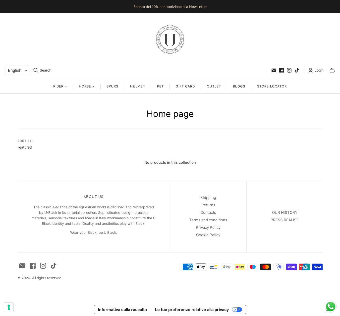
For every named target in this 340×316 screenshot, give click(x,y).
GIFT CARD (185, 86)
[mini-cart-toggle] (332, 70)
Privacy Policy (208, 227)
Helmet (137, 86)
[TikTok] (296, 70)
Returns (208, 205)
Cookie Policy (208, 235)
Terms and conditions (208, 220)
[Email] (274, 70)
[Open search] (35, 70)
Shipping (208, 197)
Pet (160, 86)
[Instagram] (289, 70)
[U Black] (170, 39)
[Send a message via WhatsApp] (331, 307)
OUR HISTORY (284, 212)
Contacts (208, 212)
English (14, 70)
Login (319, 70)
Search (45, 70)
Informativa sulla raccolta (122, 309)
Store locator (272, 86)
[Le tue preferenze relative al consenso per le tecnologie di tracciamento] (8, 307)
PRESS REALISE (285, 220)
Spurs (112, 86)
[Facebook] (281, 70)
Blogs (239, 86)
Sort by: (25, 141)
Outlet (214, 86)
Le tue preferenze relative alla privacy (192, 309)
